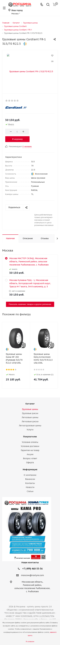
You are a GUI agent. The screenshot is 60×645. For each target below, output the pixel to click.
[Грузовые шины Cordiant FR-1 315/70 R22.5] (30, 71)
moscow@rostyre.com (32, 575)
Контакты (30, 483)
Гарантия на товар (30, 450)
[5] (17, 100)
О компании (30, 475)
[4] (15, 100)
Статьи (30, 491)
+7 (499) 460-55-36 (32, 568)
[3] (12, 100)
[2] (9, 100)
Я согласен (30, 642)
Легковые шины (30, 417)
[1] (6, 100)
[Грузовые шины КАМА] (30, 529)
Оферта (30, 462)
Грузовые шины (30, 409)
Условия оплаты (30, 442)
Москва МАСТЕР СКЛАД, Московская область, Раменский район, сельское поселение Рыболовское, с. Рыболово (29, 261)
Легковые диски (30, 421)
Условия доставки (30, 446)
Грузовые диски (30, 413)
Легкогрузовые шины (30, 425)
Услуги (30, 429)
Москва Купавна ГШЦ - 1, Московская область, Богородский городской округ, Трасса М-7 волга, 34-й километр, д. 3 (30, 283)
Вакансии (30, 479)
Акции (30, 454)
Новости (30, 487)
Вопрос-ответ (30, 458)
